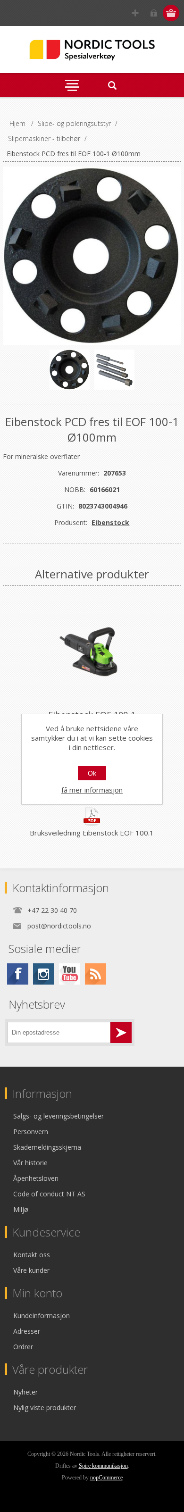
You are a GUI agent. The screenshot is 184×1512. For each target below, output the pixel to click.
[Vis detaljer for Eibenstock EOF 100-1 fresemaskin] (92, 651)
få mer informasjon (92, 789)
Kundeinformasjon (41, 1315)
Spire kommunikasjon (103, 1465)
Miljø (20, 1209)
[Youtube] (69, 974)
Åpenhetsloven (36, 1178)
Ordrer (23, 1346)
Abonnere (121, 1032)
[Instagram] (43, 974)
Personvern (30, 1131)
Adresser (26, 1331)
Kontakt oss (31, 1254)
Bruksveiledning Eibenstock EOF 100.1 (92, 832)
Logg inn (153, 13)
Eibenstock (110, 522)
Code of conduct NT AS (49, 1193)
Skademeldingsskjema (47, 1147)
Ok (92, 773)
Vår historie (30, 1162)
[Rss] (95, 974)
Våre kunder (31, 1270)
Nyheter (25, 1391)
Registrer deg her (135, 13)
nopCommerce (106, 1477)
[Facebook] (17, 974)
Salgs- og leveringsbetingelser (58, 1115)
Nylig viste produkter (44, 1407)
